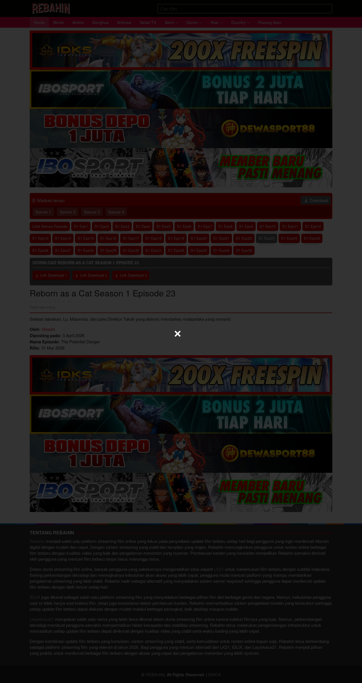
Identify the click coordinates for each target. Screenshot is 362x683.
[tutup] (177, 333)
